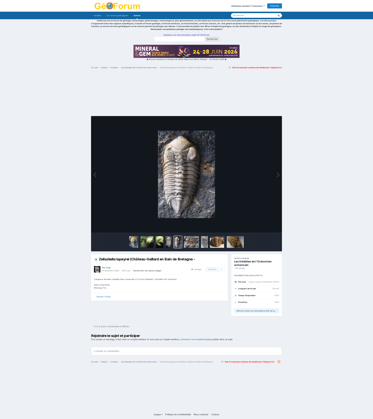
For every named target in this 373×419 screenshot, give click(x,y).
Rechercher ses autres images (147, 270)
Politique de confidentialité (178, 414)
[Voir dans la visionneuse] (186, 174)
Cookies (215, 414)
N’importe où (266, 15)
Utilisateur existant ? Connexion (247, 6)
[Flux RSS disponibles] (279, 362)
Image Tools (270, 227)
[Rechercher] (279, 15)
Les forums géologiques (117, 15)
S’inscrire (274, 6)
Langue (157, 414)
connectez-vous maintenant (193, 339)
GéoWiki (97, 15)
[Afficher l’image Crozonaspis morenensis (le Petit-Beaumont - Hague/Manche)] (191, 242)
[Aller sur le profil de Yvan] (97, 269)
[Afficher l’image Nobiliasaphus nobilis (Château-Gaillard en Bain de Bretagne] (133, 242)
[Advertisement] (186, 93)
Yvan (108, 267)
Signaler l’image (103, 296)
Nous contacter (201, 414)
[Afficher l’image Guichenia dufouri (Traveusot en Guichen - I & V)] (217, 242)
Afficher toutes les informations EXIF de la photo (257, 311)
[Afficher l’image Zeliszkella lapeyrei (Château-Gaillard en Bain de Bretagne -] (146, 242)
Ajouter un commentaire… (108, 351)
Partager (197, 269)
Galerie (137, 15)
